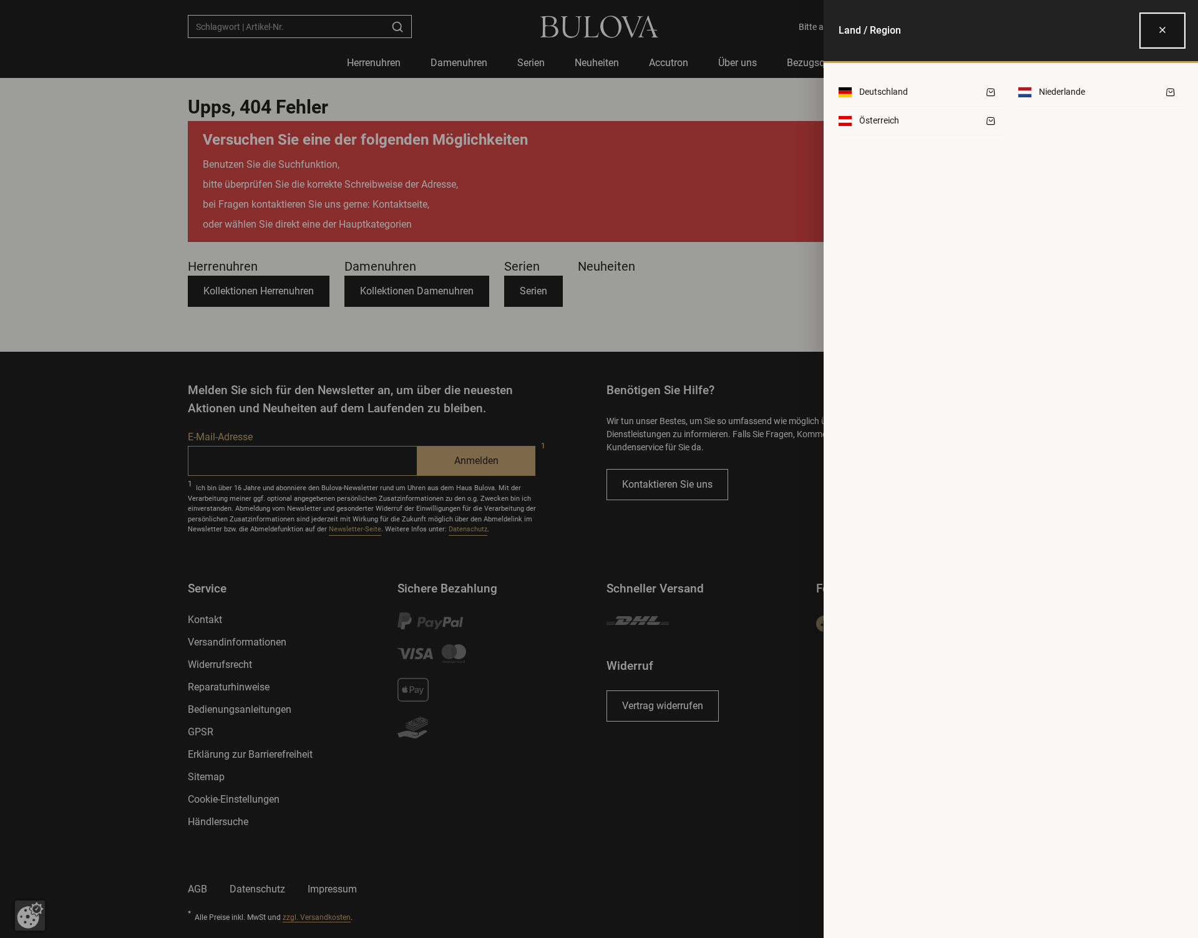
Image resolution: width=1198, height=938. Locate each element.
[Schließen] (1162, 30)
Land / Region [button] (870, 30)
